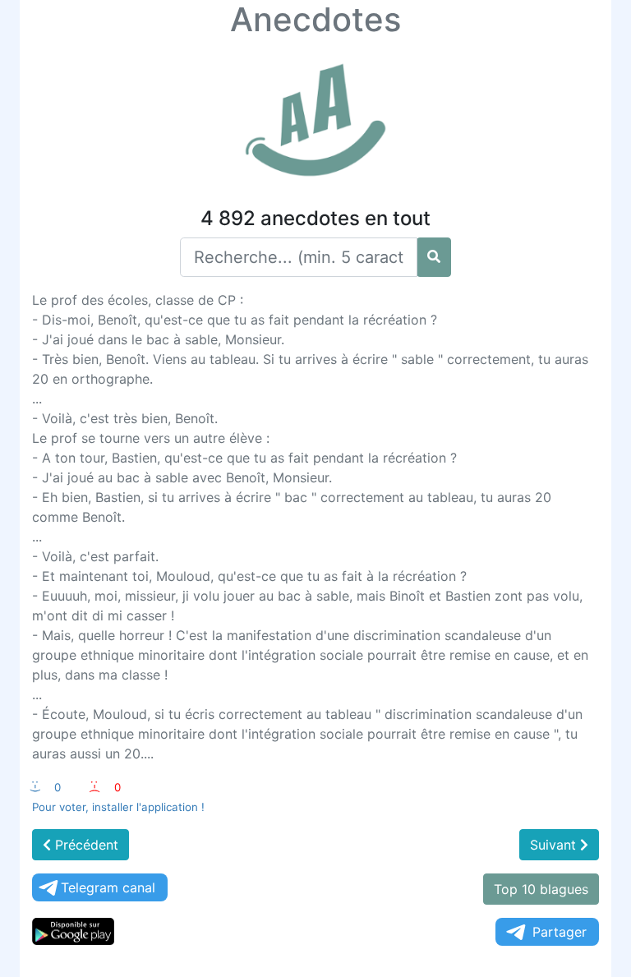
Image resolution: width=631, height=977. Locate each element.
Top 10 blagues (541, 889)
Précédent (84, 844)
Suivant (555, 844)
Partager (559, 932)
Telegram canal (108, 887)
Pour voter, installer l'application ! (118, 806)
